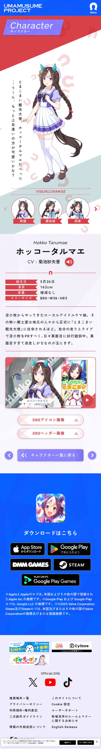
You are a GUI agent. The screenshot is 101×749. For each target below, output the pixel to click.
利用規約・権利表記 (23, 710)
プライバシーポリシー (26, 704)
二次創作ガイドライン (26, 716)
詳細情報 (40, 743)
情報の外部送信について (27, 727)
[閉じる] (97, 742)
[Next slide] (95, 209)
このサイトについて (67, 698)
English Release (64, 727)
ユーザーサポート (65, 710)
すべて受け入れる (85, 742)
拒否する (67, 742)
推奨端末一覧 (19, 698)
